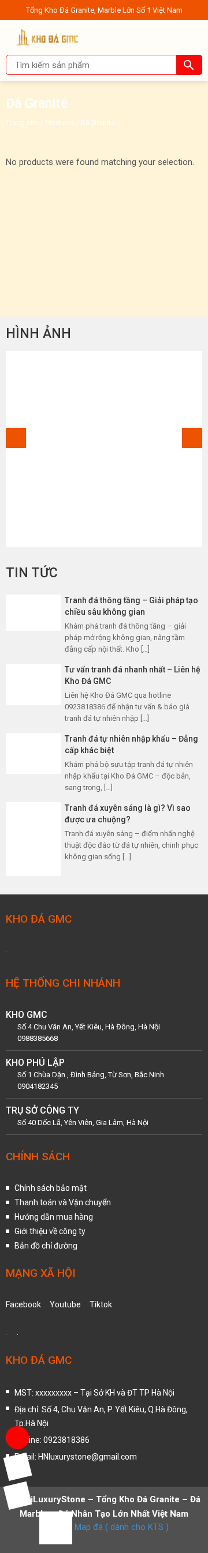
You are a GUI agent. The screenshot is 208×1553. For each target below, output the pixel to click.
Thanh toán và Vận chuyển (62, 1202)
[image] (104, 449)
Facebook (23, 1304)
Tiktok (101, 1304)
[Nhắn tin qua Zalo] (17, 1495)
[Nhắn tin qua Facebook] (17, 1466)
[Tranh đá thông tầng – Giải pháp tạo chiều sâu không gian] (33, 612)
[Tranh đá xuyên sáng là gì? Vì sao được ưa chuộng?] (33, 838)
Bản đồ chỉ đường (45, 1245)
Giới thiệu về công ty (50, 1231)
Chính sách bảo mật (50, 1188)
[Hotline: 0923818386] (17, 1437)
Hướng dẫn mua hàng (53, 1216)
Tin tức (32, 573)
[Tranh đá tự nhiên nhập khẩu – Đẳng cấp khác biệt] (33, 753)
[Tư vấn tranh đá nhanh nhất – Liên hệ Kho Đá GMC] (33, 684)
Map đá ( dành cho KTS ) (122, 1527)
